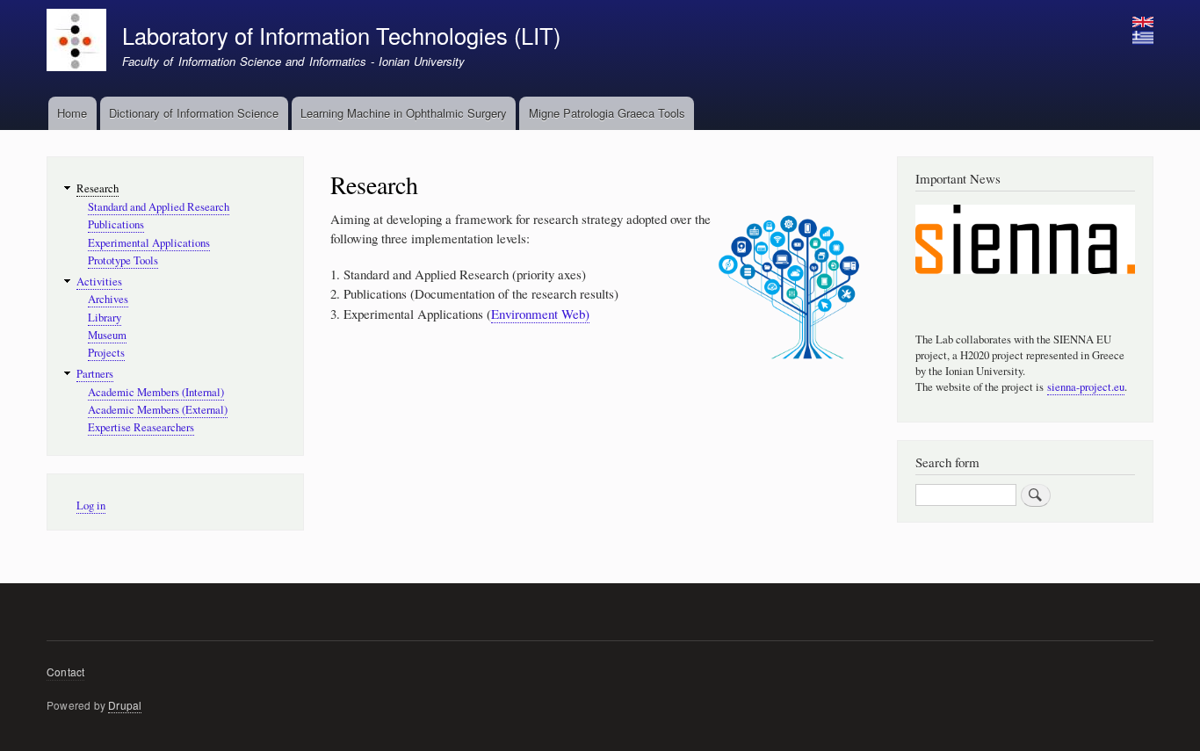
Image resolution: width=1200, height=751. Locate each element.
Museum (107, 335)
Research (97, 188)
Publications (116, 224)
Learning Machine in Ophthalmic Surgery (403, 113)
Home (72, 113)
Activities (99, 281)
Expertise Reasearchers (141, 427)
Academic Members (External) (158, 409)
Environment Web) (540, 313)
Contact (65, 671)
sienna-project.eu (1085, 386)
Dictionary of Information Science (193, 113)
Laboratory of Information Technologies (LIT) (341, 35)
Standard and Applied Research (158, 206)
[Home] (76, 42)
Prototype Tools (123, 260)
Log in (90, 505)
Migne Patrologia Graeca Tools (607, 113)
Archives (108, 299)
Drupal (124, 704)
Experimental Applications (149, 242)
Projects (106, 352)
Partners (94, 373)
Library (104, 317)
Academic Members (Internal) (156, 392)
